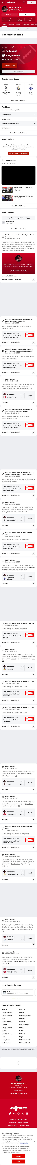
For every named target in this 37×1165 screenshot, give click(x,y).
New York (5, 115)
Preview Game (18, 72)
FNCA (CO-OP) (10, 972)
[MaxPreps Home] (10, 2)
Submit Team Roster (18, 229)
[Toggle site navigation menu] (2, 2)
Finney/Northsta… (7, 1028)
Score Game (10, 66)
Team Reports (7, 333)
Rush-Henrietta (24, 1025)
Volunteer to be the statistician (18, 153)
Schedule (11, 24)
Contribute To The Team (18, 270)
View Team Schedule (18, 101)
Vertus (21, 1028)
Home (4, 24)
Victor (21, 1031)
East (3, 1018)
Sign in (32, 2)
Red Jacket (18, 279)
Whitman (24, 656)
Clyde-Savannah (15, 864)
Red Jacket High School (18, 1083)
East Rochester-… (7, 1022)
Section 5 (5, 119)
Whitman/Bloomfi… (25, 1043)
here (28, 218)
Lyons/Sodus (29, 804)
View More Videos (18, 206)
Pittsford (22, 1022)
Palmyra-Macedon (25, 1015)
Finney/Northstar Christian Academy (13, 961)
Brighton (4, 1009)
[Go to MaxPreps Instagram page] (18, 1113)
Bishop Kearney (12, 520)
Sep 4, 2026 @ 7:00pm (10, 59)
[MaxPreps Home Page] (8, 28)
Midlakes (23, 927)
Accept (18, 1156)
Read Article (5, 342)
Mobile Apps (22, 1119)
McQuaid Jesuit (6, 1043)
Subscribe (12, 1122)
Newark (21, 1012)
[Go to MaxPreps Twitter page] (23, 1113)
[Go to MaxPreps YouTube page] (14, 1113)
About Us (13, 1119)
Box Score (5, 402)
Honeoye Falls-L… (7, 1034)
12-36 (5, 866)
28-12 (9, 963)
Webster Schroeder (25, 1040)
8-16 (25, 570)
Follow (27, 15)
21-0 (30, 389)
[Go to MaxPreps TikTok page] (10, 1113)
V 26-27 (8, 15)
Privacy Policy (23, 1122)
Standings (26, 24)
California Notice (24, 1125)
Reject (18, 1161)
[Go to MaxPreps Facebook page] (27, 1113)
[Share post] (33, 279)
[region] (18, 1146)
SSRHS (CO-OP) (11, 397)
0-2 (16, 776)
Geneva (4, 1031)
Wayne (21, 1037)
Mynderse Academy (10, 579)
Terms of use (11, 1125)
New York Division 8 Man (9, 123)
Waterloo (22, 1034)
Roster (18, 24)
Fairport (4, 1025)
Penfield (21, 1018)
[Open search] (24, 2)
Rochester (5, 128)
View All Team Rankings (18, 133)
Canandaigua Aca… (8, 1012)
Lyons (27, 774)
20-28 (25, 512)
